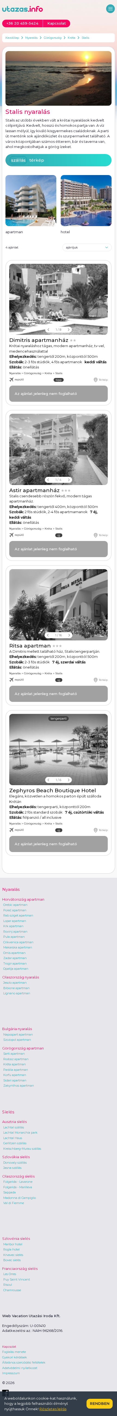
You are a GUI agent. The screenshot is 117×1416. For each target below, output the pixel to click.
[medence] (58, 299)
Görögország (52, 38)
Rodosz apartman (16, 1059)
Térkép (103, 380)
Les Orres (9, 1274)
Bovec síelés (12, 1260)
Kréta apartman (14, 1064)
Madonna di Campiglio (19, 1198)
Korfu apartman (14, 1075)
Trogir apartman (15, 963)
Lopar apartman (14, 921)
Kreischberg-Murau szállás (22, 1149)
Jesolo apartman (15, 983)
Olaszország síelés (18, 1176)
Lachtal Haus (12, 1138)
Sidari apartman (14, 1080)
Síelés (8, 1112)
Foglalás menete (14, 1352)
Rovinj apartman (15, 931)
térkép (36, 160)
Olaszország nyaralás (20, 977)
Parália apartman (15, 1070)
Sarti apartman (14, 1054)
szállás (18, 160)
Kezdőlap (12, 38)
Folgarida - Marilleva (17, 1187)
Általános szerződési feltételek (23, 1362)
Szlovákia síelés (16, 1157)
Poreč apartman (14, 910)
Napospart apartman (18, 1034)
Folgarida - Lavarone (17, 1182)
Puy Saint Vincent (16, 1279)
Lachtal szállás (13, 1127)
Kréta (71, 38)
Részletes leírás (52, 1409)
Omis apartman (14, 953)
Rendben (99, 1403)
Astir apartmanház (35, 490)
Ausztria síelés (14, 1121)
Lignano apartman (16, 993)
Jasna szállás (12, 1168)
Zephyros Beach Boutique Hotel (52, 790)
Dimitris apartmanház (39, 340)
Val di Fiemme (13, 1203)
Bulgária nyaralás (17, 1029)
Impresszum (11, 1373)
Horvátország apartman (23, 899)
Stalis (85, 38)
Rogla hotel (11, 1249)
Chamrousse (12, 1290)
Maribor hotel (12, 1244)
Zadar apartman (15, 958)
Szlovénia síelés (16, 1238)
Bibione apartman (16, 988)
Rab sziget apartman (18, 915)
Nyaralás (31, 38)
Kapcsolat (9, 1347)
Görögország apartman (23, 1048)
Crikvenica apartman (18, 942)
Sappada (9, 1192)
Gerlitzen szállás (14, 1143)
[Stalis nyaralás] (58, 78)
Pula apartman (14, 937)
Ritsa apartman (30, 646)
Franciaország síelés (20, 1268)
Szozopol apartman (17, 1040)
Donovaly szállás (15, 1162)
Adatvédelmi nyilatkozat (19, 1368)
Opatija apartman (15, 969)
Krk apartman (13, 926)
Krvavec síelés (13, 1255)
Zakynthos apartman (18, 1085)
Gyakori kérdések (14, 1357)
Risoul (7, 1285)
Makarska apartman (17, 947)
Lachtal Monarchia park (20, 1132)
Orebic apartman (15, 905)
